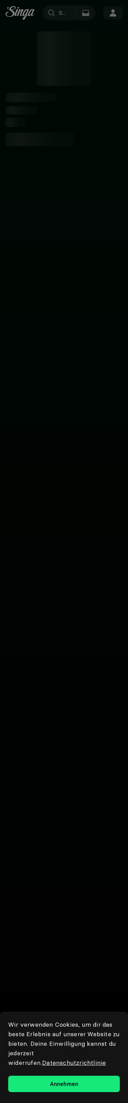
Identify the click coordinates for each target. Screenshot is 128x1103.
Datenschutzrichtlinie (74, 1063)
